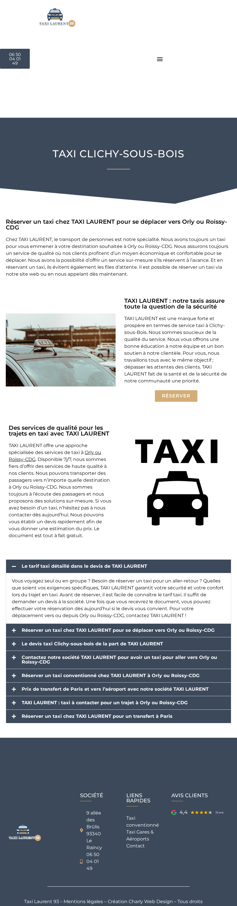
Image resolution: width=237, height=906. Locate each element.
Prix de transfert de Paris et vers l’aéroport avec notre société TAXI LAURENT (115, 689)
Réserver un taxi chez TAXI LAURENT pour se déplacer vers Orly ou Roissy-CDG (118, 630)
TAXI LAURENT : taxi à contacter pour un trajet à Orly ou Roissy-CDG (105, 702)
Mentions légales (83, 901)
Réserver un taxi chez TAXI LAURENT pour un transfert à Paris (97, 716)
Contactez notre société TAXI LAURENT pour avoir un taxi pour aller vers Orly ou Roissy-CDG (119, 659)
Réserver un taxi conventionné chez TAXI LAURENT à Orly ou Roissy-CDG (110, 675)
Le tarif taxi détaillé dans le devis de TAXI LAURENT (84, 566)
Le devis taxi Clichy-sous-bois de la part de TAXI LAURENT (92, 644)
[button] (160, 58)
